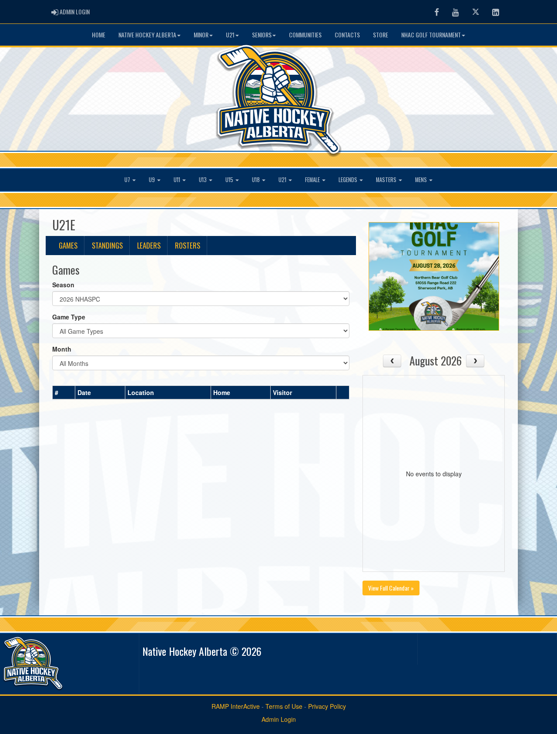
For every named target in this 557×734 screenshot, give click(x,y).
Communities (305, 34)
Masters (387, 180)
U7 (127, 180)
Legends (349, 180)
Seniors (262, 34)
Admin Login (279, 719)
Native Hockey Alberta (147, 34)
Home (98, 34)
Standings (107, 245)
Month (61, 349)
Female (313, 180)
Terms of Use (283, 706)
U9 (152, 180)
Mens (421, 180)
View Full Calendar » (391, 587)
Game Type (68, 316)
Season (63, 284)
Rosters (187, 245)
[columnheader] (64, 392)
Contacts (347, 34)
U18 (256, 180)
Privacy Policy (327, 706)
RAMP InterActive (235, 706)
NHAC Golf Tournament (431, 34)
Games (68, 245)
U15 (230, 180)
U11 (177, 180)
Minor (201, 34)
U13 (203, 180)
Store (380, 34)
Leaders (149, 245)
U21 (230, 34)
